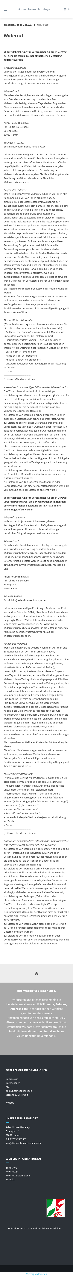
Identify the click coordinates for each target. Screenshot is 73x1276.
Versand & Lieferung (17, 1094)
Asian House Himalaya (34, 9)
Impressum (12, 1079)
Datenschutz (13, 1083)
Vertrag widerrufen (36, 1274)
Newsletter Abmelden (18, 1175)
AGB (8, 1087)
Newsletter (12, 1171)
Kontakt (10, 1179)
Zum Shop (11, 1167)
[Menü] (10, 9)
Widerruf (10, 1102)
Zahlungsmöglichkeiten (19, 1090)
